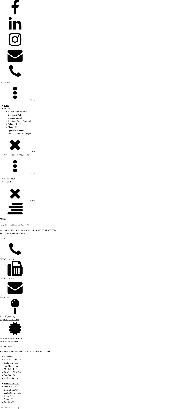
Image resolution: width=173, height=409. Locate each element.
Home (6, 105)
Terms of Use (19, 233)
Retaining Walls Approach (19, 121)
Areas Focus (9, 178)
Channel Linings (15, 118)
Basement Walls (15, 115)
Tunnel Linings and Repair (20, 133)
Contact (7, 181)
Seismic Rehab (14, 124)
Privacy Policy (6, 233)
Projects (7, 108)
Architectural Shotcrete (18, 111)
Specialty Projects (16, 130)
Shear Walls (13, 127)
